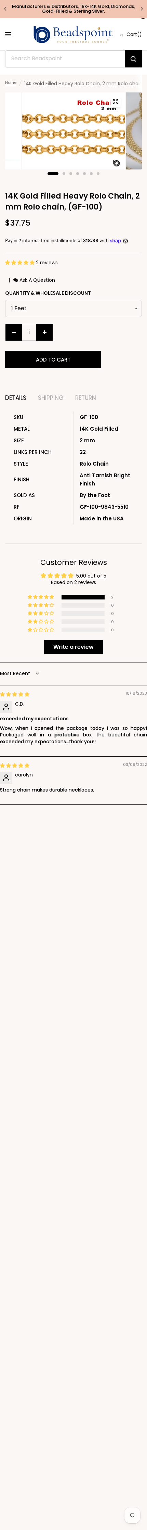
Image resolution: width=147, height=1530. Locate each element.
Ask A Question (36, 280)
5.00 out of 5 (91, 575)
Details (15, 398)
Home (10, 82)
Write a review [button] (73, 647)
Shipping (51, 398)
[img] (14, 694)
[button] (20, 262)
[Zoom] (115, 102)
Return (85, 398)
